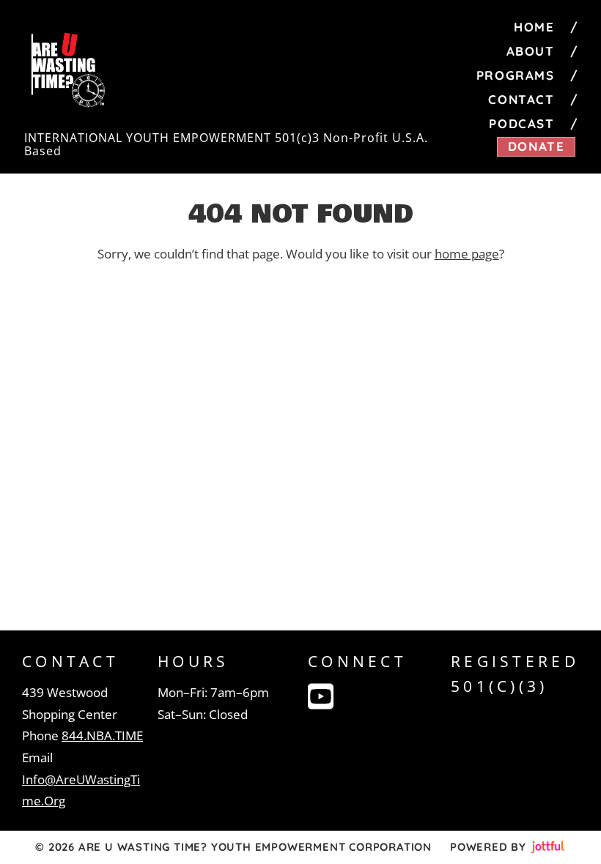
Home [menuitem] (534, 26)
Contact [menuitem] (521, 99)
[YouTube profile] (320, 696)
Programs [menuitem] (515, 75)
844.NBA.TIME (102, 735)
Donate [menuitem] (536, 146)
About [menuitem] (530, 51)
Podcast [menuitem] (521, 123)
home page (467, 253)
